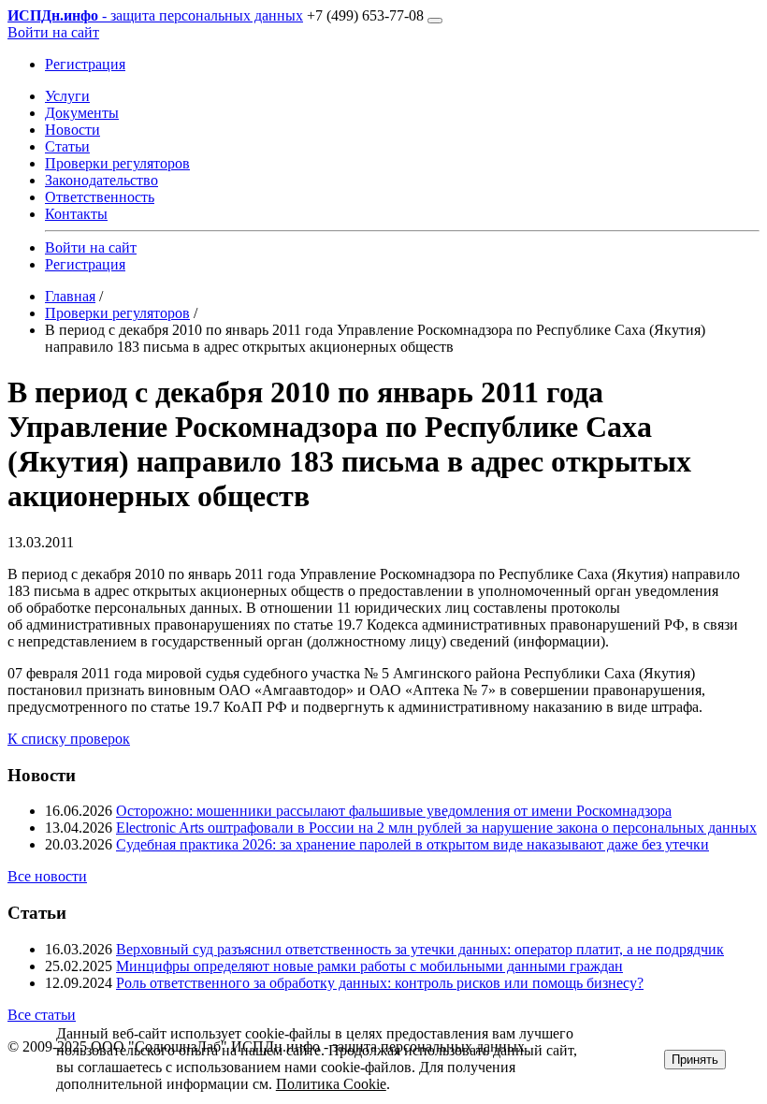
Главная (70, 296)
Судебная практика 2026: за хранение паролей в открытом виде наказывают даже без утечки (412, 844)
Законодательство (101, 180)
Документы (82, 113)
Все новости (47, 876)
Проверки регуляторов (117, 163)
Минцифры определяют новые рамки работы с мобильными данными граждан (369, 966)
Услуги (67, 96)
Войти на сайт (53, 32)
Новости (72, 130)
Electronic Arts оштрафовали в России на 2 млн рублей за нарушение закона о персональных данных (436, 827)
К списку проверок (68, 739)
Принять (695, 1060)
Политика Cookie (331, 1084)
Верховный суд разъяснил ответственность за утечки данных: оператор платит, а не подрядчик (420, 949)
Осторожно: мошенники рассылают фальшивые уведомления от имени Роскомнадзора (394, 811)
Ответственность (99, 197)
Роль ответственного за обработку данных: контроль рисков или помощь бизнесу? (380, 983)
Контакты (76, 214)
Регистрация (85, 64)
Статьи (67, 146)
